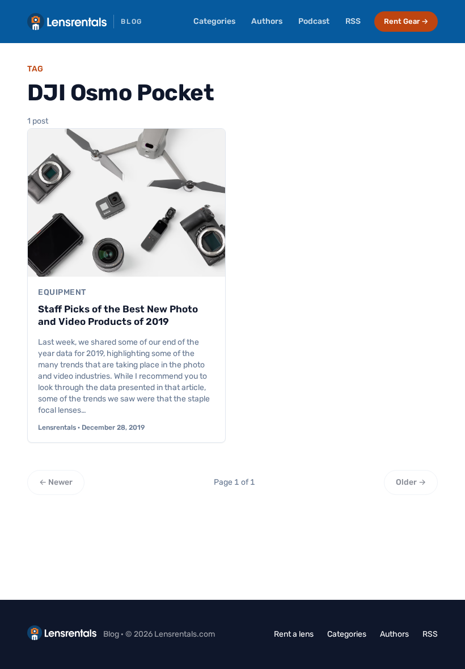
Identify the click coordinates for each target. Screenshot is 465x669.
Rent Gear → (406, 21)
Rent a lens (294, 634)
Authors (266, 21)
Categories (214, 21)
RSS (353, 21)
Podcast (313, 21)
